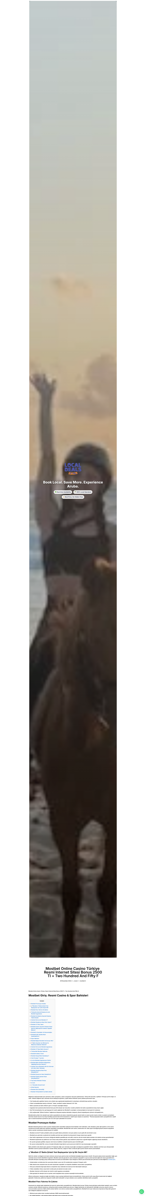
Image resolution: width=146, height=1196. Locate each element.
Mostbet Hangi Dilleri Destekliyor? (40, 1055)
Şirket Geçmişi (35, 1087)
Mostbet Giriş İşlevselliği (37, 1089)
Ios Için (33, 1082)
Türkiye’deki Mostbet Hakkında (39, 1051)
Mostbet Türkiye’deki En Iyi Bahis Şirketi (41, 1091)
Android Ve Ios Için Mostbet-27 (39, 1020)
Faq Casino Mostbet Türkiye (38, 1080)
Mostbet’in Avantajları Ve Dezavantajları (41, 1032)
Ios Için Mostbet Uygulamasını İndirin (41, 1060)
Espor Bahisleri (35, 1038)
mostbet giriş (111, 1159)
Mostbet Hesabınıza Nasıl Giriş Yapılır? (41, 1022)
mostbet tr (83, 981)
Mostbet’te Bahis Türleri (37, 1053)
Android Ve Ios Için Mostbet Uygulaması (41, 1046)
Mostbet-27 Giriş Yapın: (37, 1024)
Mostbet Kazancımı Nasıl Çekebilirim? (41, 1074)
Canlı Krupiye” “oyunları (37, 1058)
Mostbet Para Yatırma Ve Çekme (39, 1009)
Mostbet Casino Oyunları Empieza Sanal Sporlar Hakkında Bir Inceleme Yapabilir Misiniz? (41, 1028)
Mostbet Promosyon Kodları (38, 1003)
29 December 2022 (65, 981)
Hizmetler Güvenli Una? (38, 1085)
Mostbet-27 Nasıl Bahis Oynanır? (40, 1049)
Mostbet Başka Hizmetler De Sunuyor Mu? (42, 1040)
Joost (75, 981)
